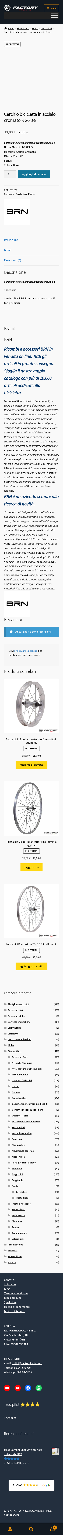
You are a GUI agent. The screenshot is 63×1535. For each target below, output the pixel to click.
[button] (32, 1485)
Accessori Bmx (20, 1057)
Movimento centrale (23, 1150)
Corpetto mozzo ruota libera (27, 1109)
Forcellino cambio (21, 1133)
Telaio (15, 1227)
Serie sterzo (18, 1215)
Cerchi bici (46, 28)
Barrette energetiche (19, 1021)
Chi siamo (10, 1284)
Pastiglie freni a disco (24, 1162)
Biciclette (13, 1033)
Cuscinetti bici (20, 1115)
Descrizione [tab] (11, 240)
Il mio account (12, 1297)
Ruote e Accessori (21, 1203)
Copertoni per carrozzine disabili (30, 1103)
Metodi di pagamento (17, 1306)
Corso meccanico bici (19, 1039)
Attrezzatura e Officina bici (27, 1068)
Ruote (35, 28)
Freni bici (17, 1139)
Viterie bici (18, 1238)
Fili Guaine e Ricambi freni (26, 1121)
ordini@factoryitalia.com (27, 1363)
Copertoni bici (19, 1098)
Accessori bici (15, 1010)
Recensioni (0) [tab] (12, 260)
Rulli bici (12, 1250)
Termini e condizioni (16, 1293)
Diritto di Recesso (14, 1311)
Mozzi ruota (18, 1156)
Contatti (9, 1279)
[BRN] (17, 212)
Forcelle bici (18, 1127)
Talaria (12, 1262)
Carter (15, 1086)
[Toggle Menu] (54, 16)
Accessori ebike (16, 1015)
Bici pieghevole (20, 1074)
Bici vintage (14, 1027)
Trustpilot (10, 1417)
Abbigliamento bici (18, 1004)
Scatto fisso (15, 1256)
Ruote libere (18, 1209)
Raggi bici (17, 1174)
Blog (7, 1288)
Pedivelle (17, 1168)
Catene (16, 1092)
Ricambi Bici (23, 28)
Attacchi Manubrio (22, 1062)
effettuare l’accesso (25, 650)
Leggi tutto (31, 867)
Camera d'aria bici (22, 1080)
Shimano (17, 1221)
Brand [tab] (7, 250)
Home (11, 28)
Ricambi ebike (15, 1244)
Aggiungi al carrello (34, 174)
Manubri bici (18, 1144)
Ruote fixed (22, 1197)
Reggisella (17, 1180)
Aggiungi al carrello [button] (31, 764)
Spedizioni (10, 1302)
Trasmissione (19, 1233)
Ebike (11, 1045)
